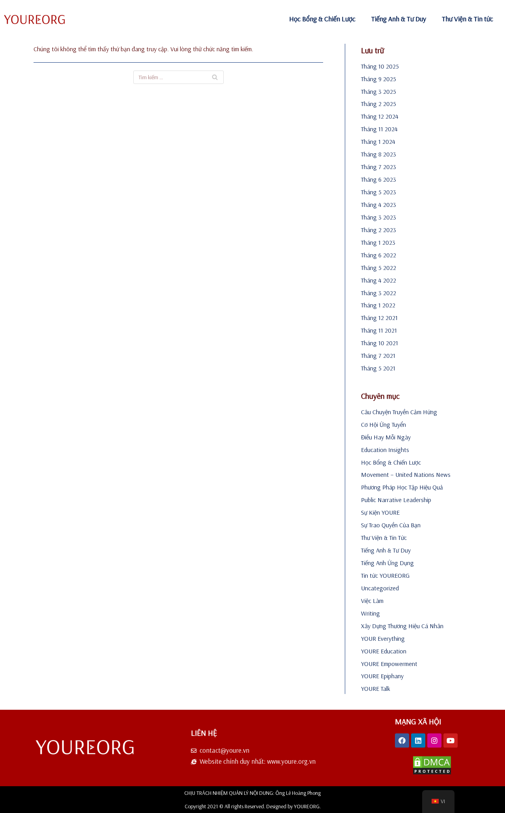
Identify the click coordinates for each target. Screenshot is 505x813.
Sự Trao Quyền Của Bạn (391, 525)
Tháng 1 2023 (378, 242)
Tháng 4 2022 (378, 280)
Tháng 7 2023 (378, 167)
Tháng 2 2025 (378, 104)
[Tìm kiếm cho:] (178, 77)
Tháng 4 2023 (378, 204)
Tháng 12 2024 (379, 116)
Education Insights (385, 450)
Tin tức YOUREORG (385, 575)
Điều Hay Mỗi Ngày (386, 437)
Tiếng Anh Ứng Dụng (387, 563)
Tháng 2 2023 (378, 230)
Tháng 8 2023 (378, 154)
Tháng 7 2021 (378, 355)
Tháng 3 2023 (378, 217)
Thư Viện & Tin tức (467, 18)
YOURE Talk (375, 688)
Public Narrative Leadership (396, 500)
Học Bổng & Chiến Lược (322, 18)
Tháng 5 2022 (378, 268)
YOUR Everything (383, 638)
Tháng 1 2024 (378, 141)
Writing (370, 613)
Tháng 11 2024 (379, 129)
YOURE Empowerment (389, 664)
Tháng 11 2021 (379, 330)
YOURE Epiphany (382, 676)
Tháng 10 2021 (379, 343)
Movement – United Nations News (406, 474)
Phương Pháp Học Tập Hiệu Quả (402, 487)
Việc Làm (372, 601)
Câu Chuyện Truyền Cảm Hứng (399, 412)
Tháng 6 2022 (378, 255)
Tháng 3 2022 (378, 293)
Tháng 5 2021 (378, 368)
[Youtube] (450, 740)
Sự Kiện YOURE (380, 512)
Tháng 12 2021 (379, 318)
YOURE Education (383, 651)
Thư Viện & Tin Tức (384, 537)
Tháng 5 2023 (378, 192)
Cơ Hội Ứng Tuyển (383, 424)
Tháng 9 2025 (378, 79)
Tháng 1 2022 (378, 305)
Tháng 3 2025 (378, 91)
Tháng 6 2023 (378, 179)
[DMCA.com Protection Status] (432, 773)
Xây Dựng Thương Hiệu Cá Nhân (402, 626)
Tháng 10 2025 (380, 66)
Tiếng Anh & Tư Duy (398, 18)
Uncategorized (380, 588)
